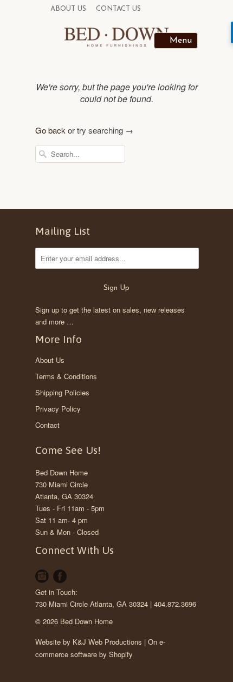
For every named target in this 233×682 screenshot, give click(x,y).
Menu (181, 40)
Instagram (42, 576)
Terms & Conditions (66, 376)
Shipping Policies (62, 392)
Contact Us (118, 8)
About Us (68, 8)
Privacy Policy (58, 408)
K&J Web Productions (107, 642)
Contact (47, 425)
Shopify (121, 654)
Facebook (60, 576)
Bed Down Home (61, 472)
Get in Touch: (56, 592)
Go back (50, 130)
